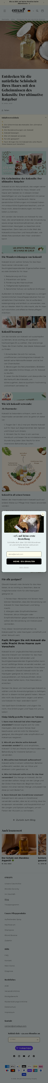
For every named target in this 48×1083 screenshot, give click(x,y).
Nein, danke (24, 567)
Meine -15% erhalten (24, 561)
